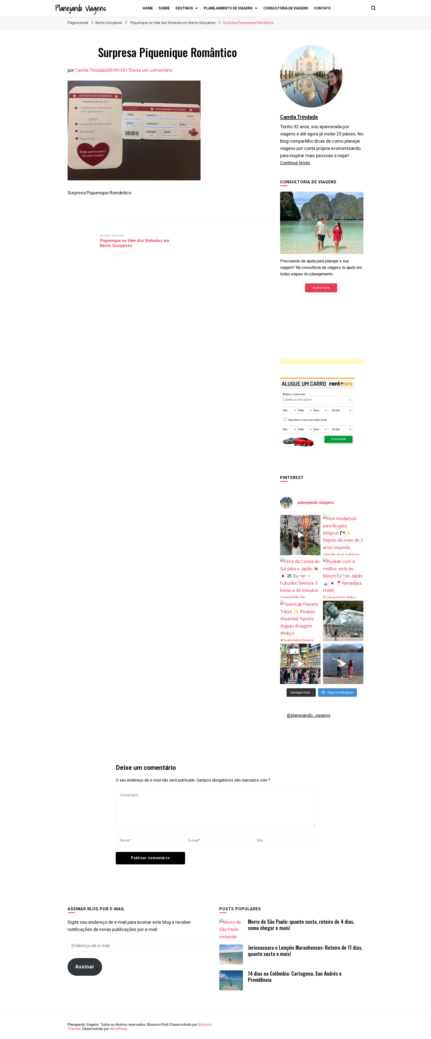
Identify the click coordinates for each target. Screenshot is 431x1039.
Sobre (164, 8)
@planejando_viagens (308, 715)
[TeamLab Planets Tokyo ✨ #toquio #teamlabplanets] (300, 621)
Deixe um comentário (151, 70)
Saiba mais (321, 287)
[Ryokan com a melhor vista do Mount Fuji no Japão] (343, 578)
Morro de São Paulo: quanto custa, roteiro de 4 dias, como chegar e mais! (301, 924)
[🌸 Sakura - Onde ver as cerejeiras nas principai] (300, 535)
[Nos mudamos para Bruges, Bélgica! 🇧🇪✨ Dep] (343, 535)
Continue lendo (295, 162)
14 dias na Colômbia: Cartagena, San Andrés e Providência (295, 976)
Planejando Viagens (80, 8)
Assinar (85, 967)
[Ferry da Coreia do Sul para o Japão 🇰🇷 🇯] (300, 578)
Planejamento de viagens (228, 8)
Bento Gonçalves (109, 23)
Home (148, 8)
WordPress (118, 1029)
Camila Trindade (91, 70)
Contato (322, 8)
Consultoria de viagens (285, 8)
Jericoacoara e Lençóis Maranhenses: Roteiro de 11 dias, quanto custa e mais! (305, 950)
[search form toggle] (373, 8)
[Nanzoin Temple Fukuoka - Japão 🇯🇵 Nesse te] (343, 621)
